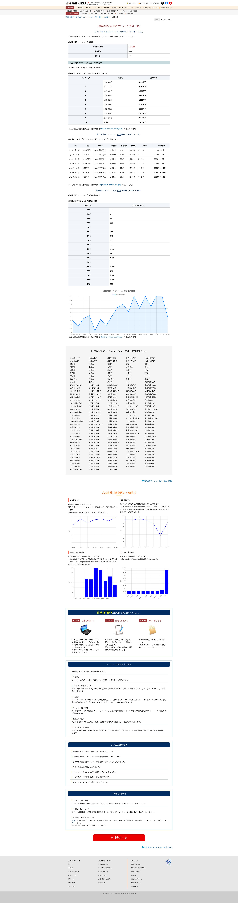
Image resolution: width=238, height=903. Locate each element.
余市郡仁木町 (131, 403)
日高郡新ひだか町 (132, 451)
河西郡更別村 (112, 457)
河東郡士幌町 (75, 454)
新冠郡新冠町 (150, 448)
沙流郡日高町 (112, 448)
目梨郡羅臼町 (112, 469)
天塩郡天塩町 (75, 430)
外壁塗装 (138, 8)
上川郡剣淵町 (131, 421)
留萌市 (72, 370)
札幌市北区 (93, 358)
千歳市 (109, 376)
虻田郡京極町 (75, 400)
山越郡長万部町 (150, 388)
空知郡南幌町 (94, 406)
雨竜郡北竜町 (131, 412)
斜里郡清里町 (131, 436)
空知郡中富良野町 (151, 418)
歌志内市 (73, 379)
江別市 (72, 373)
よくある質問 (144, 3)
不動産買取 (80, 8)
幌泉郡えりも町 (113, 451)
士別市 (128, 373)
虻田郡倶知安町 (95, 400)
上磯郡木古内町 (150, 385)
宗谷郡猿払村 (94, 430)
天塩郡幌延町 (150, 433)
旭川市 (109, 364)
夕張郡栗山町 (94, 409)
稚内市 (109, 370)
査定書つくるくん (136, 882)
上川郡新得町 (131, 454)
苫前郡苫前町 (94, 427)
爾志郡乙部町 (131, 391)
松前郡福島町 (112, 385)
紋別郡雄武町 (131, 442)
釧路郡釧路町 (112, 463)
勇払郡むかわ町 (95, 448)
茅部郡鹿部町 (94, 388)
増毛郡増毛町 (150, 424)
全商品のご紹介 (102, 875)
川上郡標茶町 (75, 466)
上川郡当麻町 (112, 415)
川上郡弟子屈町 (95, 466)
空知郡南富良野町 (77, 421)
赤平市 (91, 373)
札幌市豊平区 (150, 358)
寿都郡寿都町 (131, 394)
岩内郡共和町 (112, 400)
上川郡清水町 (150, 454)
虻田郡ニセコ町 (95, 397)
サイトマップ (71, 886)
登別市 (128, 379)
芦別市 (147, 370)
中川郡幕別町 (75, 460)
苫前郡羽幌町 (112, 427)
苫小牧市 (92, 370)
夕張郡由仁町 (150, 406)
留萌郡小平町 (75, 427)
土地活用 (106, 8)
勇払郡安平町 (75, 448)
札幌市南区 (74, 361)
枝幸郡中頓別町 (132, 430)
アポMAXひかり (135, 886)
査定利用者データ (112, 11)
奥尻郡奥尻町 (150, 391)
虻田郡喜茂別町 (150, 397)
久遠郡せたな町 (95, 394)
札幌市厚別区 (112, 361)
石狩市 (109, 382)
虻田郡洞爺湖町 (150, 445)
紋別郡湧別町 (150, 439)
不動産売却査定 (72, 11)
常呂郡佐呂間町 (113, 439)
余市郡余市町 (150, 403)
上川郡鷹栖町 (75, 415)
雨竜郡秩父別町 (95, 412)
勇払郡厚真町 (131, 445)
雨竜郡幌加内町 (132, 424)
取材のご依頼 (102, 882)
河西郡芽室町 (75, 457)
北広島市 (92, 382)
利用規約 (70, 868)
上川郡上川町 (75, 418)
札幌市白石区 (131, 358)
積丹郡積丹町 (94, 403)
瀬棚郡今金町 (75, 394)
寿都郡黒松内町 (150, 394)
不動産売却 (69, 8)
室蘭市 (128, 364)
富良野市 (110, 379)
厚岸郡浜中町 (150, 463)
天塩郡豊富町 (75, 433)
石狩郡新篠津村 (76, 385)
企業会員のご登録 (103, 864)
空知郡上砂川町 (132, 406)
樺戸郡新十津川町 (151, 409)
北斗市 (128, 382)
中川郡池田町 (94, 460)
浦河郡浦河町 (75, 451)
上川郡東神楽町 (95, 415)
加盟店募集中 (155, 3)
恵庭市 (147, 379)
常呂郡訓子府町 (76, 439)
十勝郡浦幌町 (94, 463)
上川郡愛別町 (150, 415)
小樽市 (91, 364)
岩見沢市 (129, 367)
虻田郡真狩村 (112, 397)
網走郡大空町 (150, 442)
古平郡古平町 (112, 403)
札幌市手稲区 (131, 361)
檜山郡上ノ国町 (95, 391)
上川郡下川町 (150, 421)
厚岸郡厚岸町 (131, 463)
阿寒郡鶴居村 (112, 466)
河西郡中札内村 (95, 457)
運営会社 (70, 864)
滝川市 (128, 376)
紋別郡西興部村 (113, 442)
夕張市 (109, 367)
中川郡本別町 (131, 460)
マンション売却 (73, 13)
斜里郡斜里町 (112, 436)
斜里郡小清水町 (150, 436)
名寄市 (147, 373)
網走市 (147, 367)
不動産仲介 (129, 13)
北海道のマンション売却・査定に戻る (158, 480)
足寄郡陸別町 (75, 463)
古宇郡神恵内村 (76, 403)
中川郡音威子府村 (95, 424)
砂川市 (147, 376)
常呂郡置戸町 (94, 439)
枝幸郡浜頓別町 (113, 430)
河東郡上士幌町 (95, 454)
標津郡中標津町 (76, 469)
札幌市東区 (111, 358)
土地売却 (84, 13)
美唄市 (128, 370)
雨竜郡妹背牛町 (76, 412)
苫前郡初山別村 (132, 427)
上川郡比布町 (131, 415)
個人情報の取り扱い (73, 871)
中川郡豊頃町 (112, 460)
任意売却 (88, 8)
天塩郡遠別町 (150, 427)
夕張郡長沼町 (75, 409)
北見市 (91, 367)
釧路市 (147, 364)
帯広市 (72, 367)
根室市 (91, 376)
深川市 (91, 379)
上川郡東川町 (94, 418)
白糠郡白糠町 (131, 466)
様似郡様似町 (94, 451)
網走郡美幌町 (75, 436)
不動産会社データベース (150, 8)
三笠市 (72, 376)
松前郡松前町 (94, 385)
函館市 (72, 364)
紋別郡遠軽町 (131, 439)
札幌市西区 (93, 361)
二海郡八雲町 (131, 388)
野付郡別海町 (150, 466)
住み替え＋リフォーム (126, 8)
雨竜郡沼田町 (150, 412)
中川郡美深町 (75, 424)
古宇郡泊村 (149, 400)
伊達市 (72, 382)
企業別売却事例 (99, 11)
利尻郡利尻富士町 (132, 433)
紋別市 (109, 373)
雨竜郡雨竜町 (112, 412)
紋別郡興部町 (94, 442)
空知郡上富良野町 (132, 418)
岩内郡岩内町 (131, 400)
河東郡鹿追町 (112, 454)
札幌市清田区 (150, 361)
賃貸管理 (114, 8)
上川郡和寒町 (112, 421)
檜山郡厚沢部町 (113, 391)
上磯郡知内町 (131, 385)
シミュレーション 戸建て (129, 11)
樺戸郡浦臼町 (131, 409)
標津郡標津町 (94, 469)
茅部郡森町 (111, 388)
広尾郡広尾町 (150, 457)
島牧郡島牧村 (112, 394)
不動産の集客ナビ (136, 871)
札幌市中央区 (75, 358)
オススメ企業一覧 (85, 11)
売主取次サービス (103, 871)
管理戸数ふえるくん (136, 879)
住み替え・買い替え (107, 13)
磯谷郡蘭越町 (75, 397)
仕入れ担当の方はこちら (105, 868)
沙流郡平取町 (131, 448)
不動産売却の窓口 (136, 864)
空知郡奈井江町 (113, 406)
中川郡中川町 (112, 424)
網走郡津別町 (94, 436)
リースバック (97, 8)
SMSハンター (134, 875)
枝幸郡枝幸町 (150, 430)
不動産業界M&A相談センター (139, 868)
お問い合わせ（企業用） (105, 879)
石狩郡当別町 (150, 382)
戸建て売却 (93, 13)
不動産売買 (119, 13)
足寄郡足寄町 (150, 460)
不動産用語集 (71, 882)
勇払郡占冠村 (94, 421)
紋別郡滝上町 (75, 442)
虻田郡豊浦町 (75, 445)
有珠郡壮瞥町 (94, 445)
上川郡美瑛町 (112, 418)
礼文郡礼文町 (94, 433)
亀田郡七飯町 (75, 388)
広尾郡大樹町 (131, 457)
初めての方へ (133, 3)
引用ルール (71, 879)
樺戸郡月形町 (112, 409)
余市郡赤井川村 (76, 406)
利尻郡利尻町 (112, 433)
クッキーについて (73, 875)
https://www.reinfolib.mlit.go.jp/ (111, 128)
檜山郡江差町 (75, 391)
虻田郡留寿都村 (132, 397)
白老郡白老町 (112, 445)
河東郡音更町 (150, 451)
